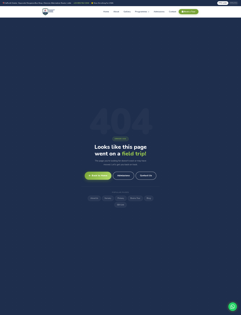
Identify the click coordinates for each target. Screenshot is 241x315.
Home (106, 11)
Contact (172, 11)
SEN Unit (120, 205)
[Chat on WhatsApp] (232, 306)
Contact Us (146, 175)
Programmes (141, 11)
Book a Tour (189, 11)
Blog (149, 198)
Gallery (127, 11)
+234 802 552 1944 (81, 3)
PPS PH (233, 3)
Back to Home (99, 175)
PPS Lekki (223, 3)
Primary (121, 198)
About (116, 11)
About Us (94, 198)
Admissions (159, 11)
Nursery (108, 198)
